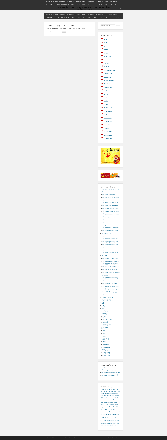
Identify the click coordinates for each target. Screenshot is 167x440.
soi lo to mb (106, 421)
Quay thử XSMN (108, 138)
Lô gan (106, 90)
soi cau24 (114, 397)
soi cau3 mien (109, 397)
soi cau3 (105, 397)
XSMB (72, 4)
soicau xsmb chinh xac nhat (112, 402)
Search (118, 25)
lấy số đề (113, 395)
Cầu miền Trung (108, 87)
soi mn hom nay (113, 423)
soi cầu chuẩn (107, 407)
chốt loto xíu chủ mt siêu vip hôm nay (110, 274)
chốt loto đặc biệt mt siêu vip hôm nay (110, 261)
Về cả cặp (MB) (107, 77)
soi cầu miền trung (112, 412)
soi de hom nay (107, 420)
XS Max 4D (106, 60)
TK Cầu (100, 4)
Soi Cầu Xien (109, 414)
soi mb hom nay (108, 423)
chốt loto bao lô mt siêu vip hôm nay (110, 256)
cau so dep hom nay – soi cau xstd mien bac (55, 1)
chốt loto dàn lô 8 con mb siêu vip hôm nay (111, 372)
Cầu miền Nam (107, 83)
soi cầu (110, 404)
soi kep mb (112, 420)
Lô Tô (111, 4)
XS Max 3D (106, 66)
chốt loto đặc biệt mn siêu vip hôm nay (110, 281)
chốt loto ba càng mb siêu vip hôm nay (110, 197)
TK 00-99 (106, 114)
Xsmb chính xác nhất (80, 1)
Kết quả (89, 4)
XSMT (83, 4)
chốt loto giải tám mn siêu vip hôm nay (110, 283)
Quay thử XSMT (108, 135)
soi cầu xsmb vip (110, 418)
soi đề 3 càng (108, 425)
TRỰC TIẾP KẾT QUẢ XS (63, 4)
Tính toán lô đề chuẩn (50, 4)
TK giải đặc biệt (108, 107)
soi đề (105, 425)
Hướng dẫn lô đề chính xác (111, 1)
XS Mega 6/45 (107, 56)
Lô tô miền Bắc (107, 118)
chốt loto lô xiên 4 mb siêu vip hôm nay (110, 244)
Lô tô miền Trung (108, 124)
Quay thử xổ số (105, 350)
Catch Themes (117, 437)
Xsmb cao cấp (70, 1)
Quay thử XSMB (108, 131)
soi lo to (102, 421)
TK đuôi (106, 104)
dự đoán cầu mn (111, 393)
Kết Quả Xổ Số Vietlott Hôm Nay (109, 310)
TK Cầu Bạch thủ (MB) (109, 70)
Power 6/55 (106, 63)
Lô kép (105, 97)
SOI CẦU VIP (104, 404)
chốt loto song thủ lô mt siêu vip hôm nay (111, 272)
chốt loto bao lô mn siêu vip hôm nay (110, 277)
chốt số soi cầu (108, 389)
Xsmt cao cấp (91, 1)
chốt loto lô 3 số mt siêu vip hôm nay (110, 264)
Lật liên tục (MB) (108, 73)
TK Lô (106, 4)
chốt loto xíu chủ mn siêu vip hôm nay (110, 296)
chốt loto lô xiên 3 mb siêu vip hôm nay (110, 242)
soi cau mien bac (110, 400)
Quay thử (117, 4)
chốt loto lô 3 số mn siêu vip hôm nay (110, 285)
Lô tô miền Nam (108, 121)
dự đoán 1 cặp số (107, 391)
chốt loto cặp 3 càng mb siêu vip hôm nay (110, 370)
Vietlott (95, 4)
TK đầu (106, 101)
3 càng (102, 389)
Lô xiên (106, 94)
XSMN (78, 4)
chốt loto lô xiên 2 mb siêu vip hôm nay (110, 241)
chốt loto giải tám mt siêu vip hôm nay (110, 263)
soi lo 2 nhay (117, 420)
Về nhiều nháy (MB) (109, 80)
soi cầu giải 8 (114, 407)
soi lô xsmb (104, 423)
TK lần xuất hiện (108, 111)
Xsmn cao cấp (99, 1)
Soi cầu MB (109, 409)
